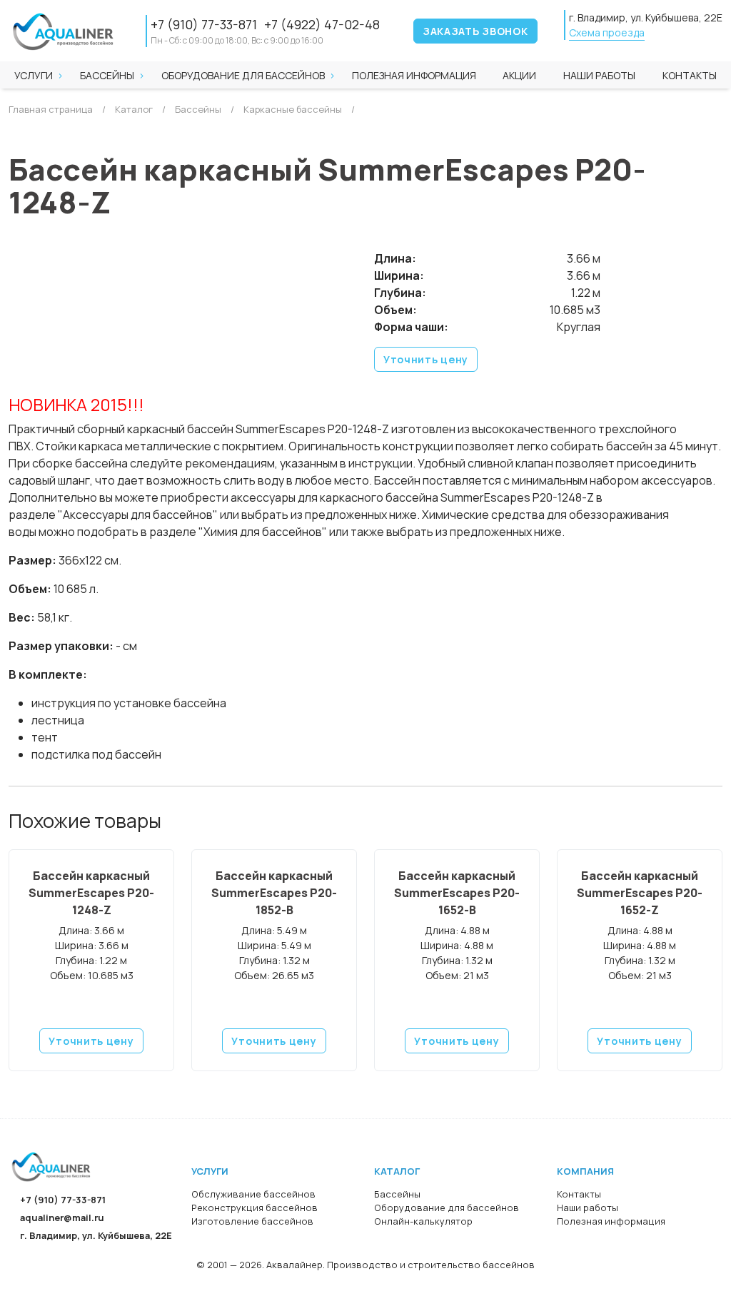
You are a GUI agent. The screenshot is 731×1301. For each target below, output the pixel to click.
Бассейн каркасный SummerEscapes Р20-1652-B (457, 893)
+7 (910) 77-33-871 (204, 24)
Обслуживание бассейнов (253, 1194)
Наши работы (587, 1207)
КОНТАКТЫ (689, 75)
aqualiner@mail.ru (62, 1217)
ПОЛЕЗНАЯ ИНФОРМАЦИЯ (414, 75)
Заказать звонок (475, 31)
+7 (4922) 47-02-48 (322, 24)
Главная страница (51, 109)
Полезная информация (611, 1221)
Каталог (133, 109)
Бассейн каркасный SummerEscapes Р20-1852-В (274, 893)
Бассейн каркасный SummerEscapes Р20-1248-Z (91, 893)
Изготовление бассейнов (252, 1221)
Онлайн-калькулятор (423, 1221)
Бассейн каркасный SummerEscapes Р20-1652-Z (639, 893)
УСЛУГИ (33, 75)
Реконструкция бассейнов (254, 1207)
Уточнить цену (425, 359)
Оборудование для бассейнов (243, 75)
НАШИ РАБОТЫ (599, 75)
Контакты (579, 1194)
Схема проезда (607, 32)
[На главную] (51, 1166)
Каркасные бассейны (291, 109)
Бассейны (107, 75)
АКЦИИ (519, 75)
